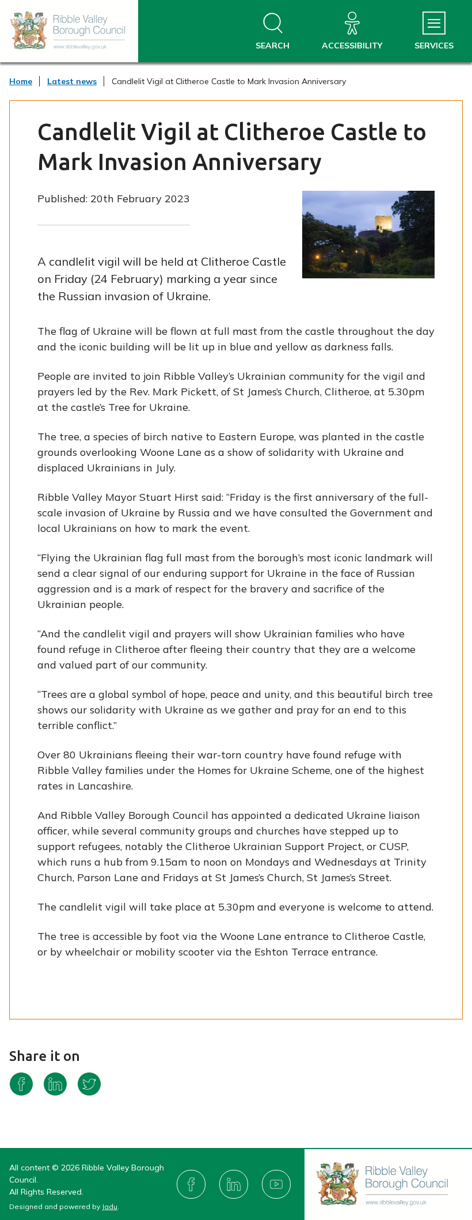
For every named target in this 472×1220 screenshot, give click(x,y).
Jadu (109, 1206)
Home (20, 81)
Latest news (72, 81)
